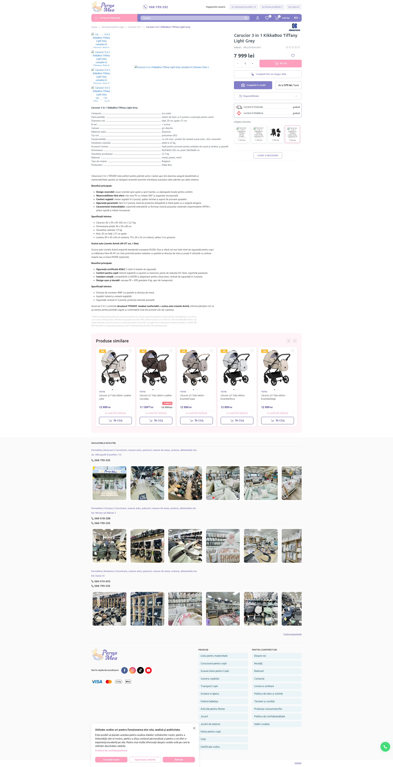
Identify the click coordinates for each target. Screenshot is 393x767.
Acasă (94, 27)
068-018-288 (102, 518)
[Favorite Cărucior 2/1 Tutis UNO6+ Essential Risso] (252, 351)
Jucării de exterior (210, 724)
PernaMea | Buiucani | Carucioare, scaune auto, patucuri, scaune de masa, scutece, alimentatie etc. (144, 450)
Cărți (203, 739)
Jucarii (204, 716)
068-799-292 (102, 460)
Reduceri (259, 671)
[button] (101, 35)
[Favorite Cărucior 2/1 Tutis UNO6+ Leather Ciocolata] (171, 351)
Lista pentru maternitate (214, 655)
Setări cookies (262, 724)
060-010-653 (102, 581)
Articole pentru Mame (213, 708)
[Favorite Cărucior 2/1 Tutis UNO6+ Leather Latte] (130, 351)
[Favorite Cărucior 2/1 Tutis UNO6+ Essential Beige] (292, 351)
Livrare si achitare (264, 686)
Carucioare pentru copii (112, 27)
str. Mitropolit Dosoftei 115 (244, 7)
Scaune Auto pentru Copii (215, 671)
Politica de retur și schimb (268, 693)
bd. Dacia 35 (293, 7)
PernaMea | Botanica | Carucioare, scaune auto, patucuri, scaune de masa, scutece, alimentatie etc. (144, 571)
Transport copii (209, 686)
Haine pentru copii (211, 731)
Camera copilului (210, 678)
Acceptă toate (111, 759)
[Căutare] (245, 17)
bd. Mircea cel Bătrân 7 (272, 7)
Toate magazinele (292, 634)
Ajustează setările (145, 759)
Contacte (259, 678)
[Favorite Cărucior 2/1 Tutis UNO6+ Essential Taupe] (211, 351)
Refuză (179, 759)
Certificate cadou (210, 746)
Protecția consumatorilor (268, 708)
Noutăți (258, 663)
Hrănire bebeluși (209, 701)
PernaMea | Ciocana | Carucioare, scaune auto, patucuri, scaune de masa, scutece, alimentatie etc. (143, 508)
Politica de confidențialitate (269, 716)
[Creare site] (298, 763)
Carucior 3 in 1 (135, 27)
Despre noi (260, 655)
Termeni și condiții (264, 701)
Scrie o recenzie (268, 155)
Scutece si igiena (210, 693)
